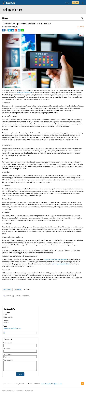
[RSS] (82, 383)
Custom (17, 296)
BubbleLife (10, 2)
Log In (67, 3)
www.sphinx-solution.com (12, 328)
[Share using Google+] (16, 31)
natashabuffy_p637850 (10, 27)
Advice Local (6, 390)
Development (24, 296)
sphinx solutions (13, 9)
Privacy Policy (20, 390)
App (13, 296)
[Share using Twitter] (9, 31)
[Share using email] (19, 31)
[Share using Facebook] (3, 31)
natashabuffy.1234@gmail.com (51, 384)
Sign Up (75, 3)
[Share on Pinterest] (81, 36)
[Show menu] (82, 3)
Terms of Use (29, 390)
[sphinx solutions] (4, 333)
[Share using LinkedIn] (12, 31)
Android (8, 296)
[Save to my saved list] (22, 31)
